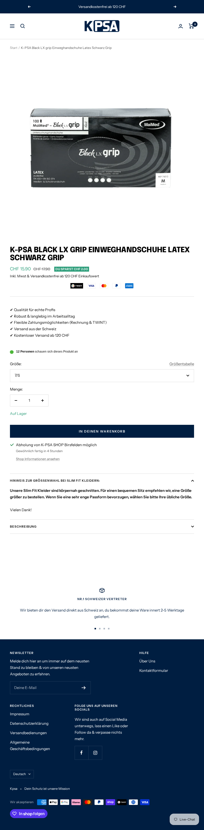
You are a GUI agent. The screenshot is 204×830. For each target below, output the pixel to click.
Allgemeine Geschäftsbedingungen (30, 745)
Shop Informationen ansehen (38, 459)
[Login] (180, 26)
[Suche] (22, 26)
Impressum (19, 714)
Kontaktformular (153, 670)
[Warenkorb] (191, 26)
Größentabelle (181, 363)
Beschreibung (23, 526)
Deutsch (19, 774)
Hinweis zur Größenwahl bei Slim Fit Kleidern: (55, 480)
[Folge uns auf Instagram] (95, 752)
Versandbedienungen (28, 732)
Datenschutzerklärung (29, 723)
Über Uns (147, 661)
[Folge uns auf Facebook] (81, 752)
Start (13, 48)
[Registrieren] (84, 687)
